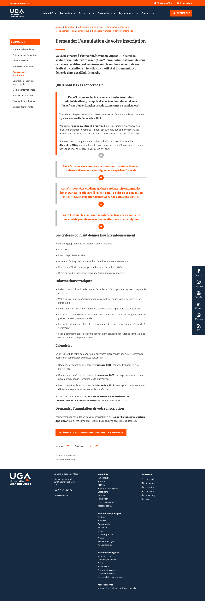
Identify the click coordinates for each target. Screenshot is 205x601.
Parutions (102, 495)
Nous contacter (61, 495)
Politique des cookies (107, 570)
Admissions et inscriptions (19, 74)
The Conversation (106, 502)
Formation (18, 41)
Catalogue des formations (25, 55)
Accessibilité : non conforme (111, 577)
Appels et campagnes (108, 488)
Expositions (103, 491)
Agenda (101, 484)
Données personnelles (108, 559)
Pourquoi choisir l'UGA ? (24, 49)
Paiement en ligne (106, 541)
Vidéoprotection (105, 545)
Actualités (103, 474)
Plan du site (103, 566)
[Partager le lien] (96, 446)
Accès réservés (105, 584)
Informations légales (108, 552)
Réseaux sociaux (105, 505)
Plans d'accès (104, 524)
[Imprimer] (67, 446)
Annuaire (102, 520)
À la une (101, 481)
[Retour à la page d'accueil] (17, 13)
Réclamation (103, 527)
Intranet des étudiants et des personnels (117, 588)
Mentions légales (106, 556)
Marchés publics (105, 534)
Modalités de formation (24, 66)
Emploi (101, 531)
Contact (101, 517)
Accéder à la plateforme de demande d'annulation (91, 432)
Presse (101, 538)
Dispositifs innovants (23, 107)
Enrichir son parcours (23, 95)
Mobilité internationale (24, 89)
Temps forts (103, 477)
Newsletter (103, 498)
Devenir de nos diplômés (24, 101)
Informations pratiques (109, 513)
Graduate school (20, 60)
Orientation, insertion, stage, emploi (23, 83)
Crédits (101, 563)
